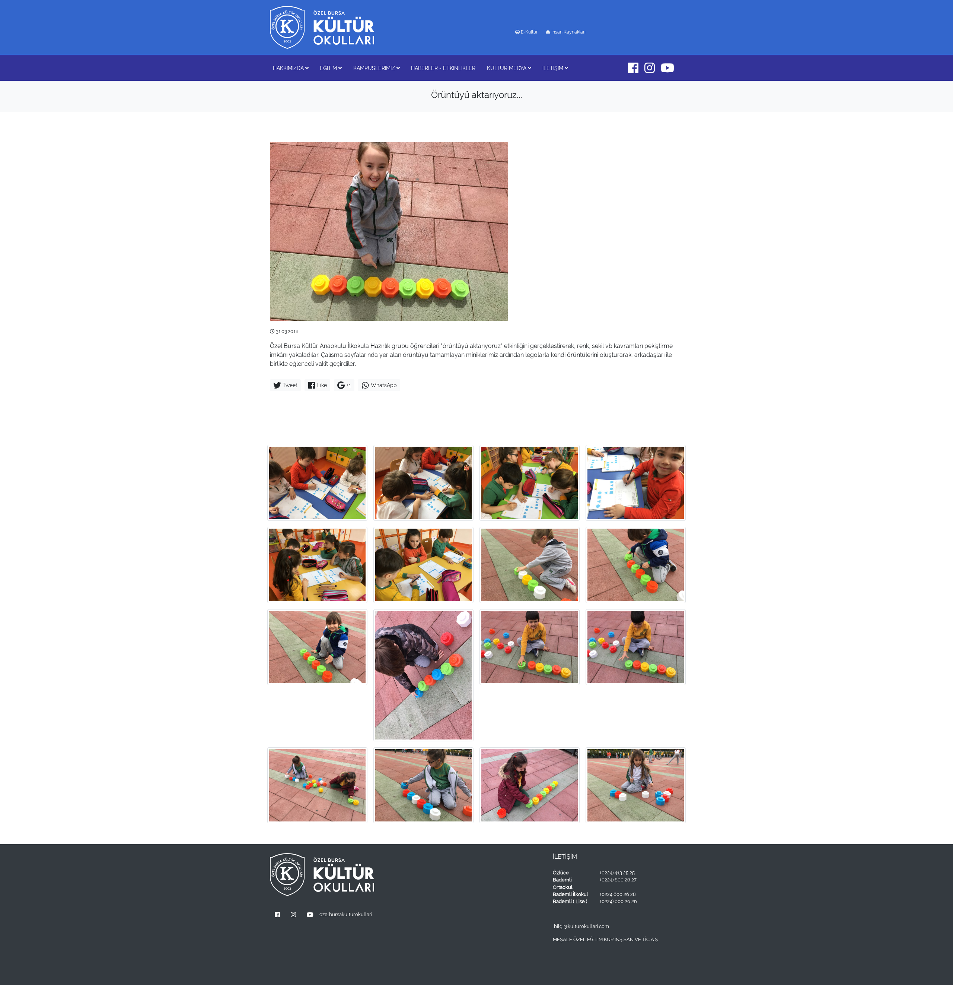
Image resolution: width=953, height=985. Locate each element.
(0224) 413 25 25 (617, 872)
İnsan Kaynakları (568, 32)
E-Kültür (529, 32)
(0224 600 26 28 (618, 894)
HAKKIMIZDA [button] (289, 68)
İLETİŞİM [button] (553, 68)
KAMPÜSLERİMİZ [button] (374, 68)
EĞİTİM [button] (329, 68)
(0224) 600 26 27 (618, 880)
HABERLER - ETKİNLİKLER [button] (443, 68)
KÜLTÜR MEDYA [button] (507, 68)
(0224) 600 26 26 (618, 901)
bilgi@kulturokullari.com (581, 926)
